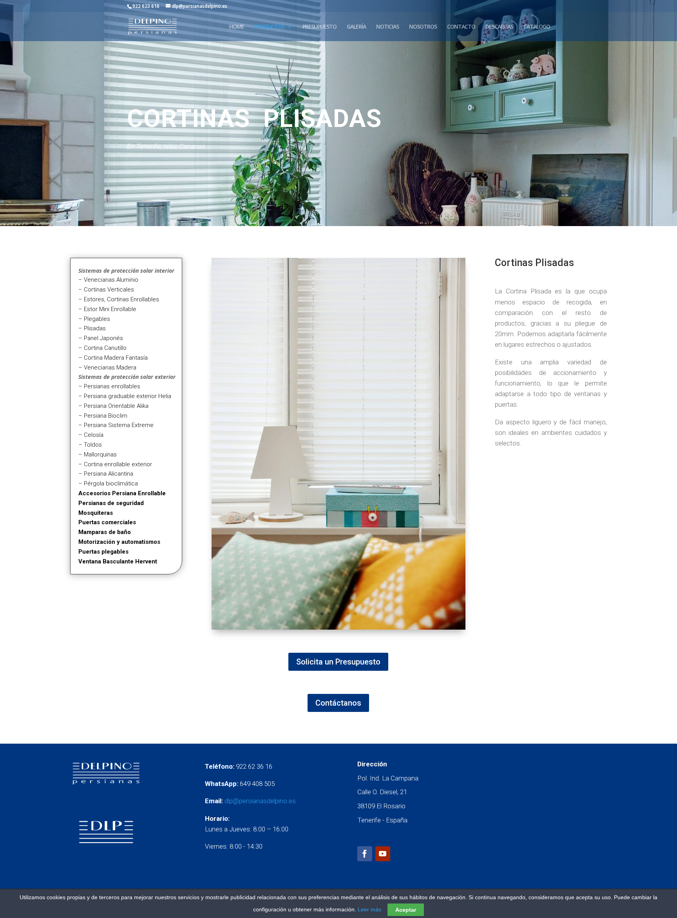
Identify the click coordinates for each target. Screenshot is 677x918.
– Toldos (90, 444)
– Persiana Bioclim (102, 415)
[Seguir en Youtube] (382, 853)
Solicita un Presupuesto (338, 661)
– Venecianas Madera (107, 367)
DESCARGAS (499, 27)
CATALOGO (536, 27)
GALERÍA (356, 27)
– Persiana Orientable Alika (113, 405)
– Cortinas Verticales (106, 289)
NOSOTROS (423, 27)
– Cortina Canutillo (102, 347)
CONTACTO (461, 27)
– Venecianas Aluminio (108, 279)
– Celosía (90, 434)
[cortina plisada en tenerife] (338, 627)
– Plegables (94, 318)
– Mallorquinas (97, 454)
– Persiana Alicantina (105, 473)
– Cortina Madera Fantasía (113, 357)
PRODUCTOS (269, 27)
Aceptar (405, 910)
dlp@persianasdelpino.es (260, 801)
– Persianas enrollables (109, 386)
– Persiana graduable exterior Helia (124, 396)
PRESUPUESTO (319, 27)
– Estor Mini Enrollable (107, 309)
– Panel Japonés (100, 338)
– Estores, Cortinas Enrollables (118, 299)
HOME (236, 27)
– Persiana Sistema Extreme (116, 425)
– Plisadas (92, 328)
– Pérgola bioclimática (108, 483)
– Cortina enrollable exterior (115, 464)
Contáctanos (338, 703)
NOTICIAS (387, 27)
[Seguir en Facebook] (364, 853)
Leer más (369, 909)
